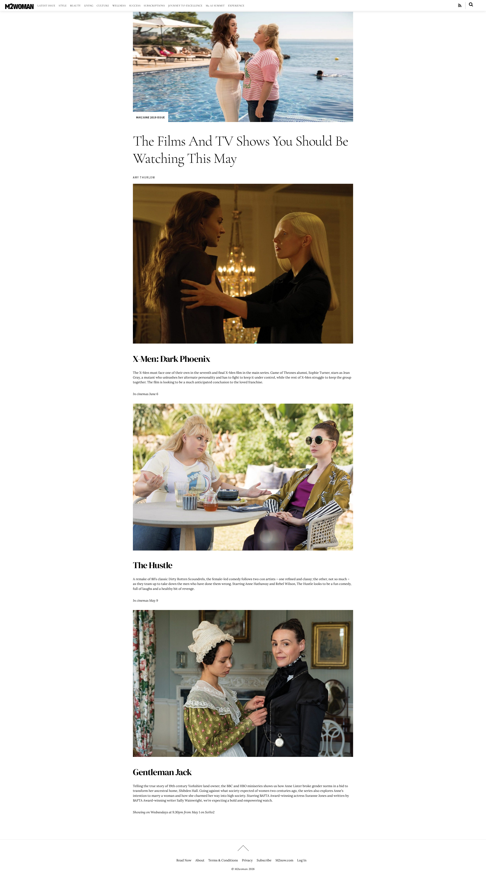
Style (63, 5)
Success (134, 5)
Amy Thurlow (144, 177)
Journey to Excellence (185, 5)
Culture (103, 5)
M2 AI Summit (215, 5)
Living (88, 5)
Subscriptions (154, 5)
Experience (236, 5)
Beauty (75, 5)
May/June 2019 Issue (150, 117)
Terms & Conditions (223, 860)
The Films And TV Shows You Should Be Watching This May (240, 149)
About (199, 860)
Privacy (247, 860)
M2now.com (284, 860)
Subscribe (264, 860)
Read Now (183, 860)
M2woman (241, 869)
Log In (301, 860)
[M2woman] (19, 7)
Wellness (119, 5)
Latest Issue (46, 5)
